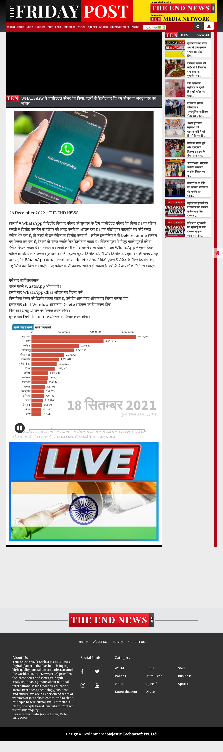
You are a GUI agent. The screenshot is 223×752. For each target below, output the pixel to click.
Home (83, 642)
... (166, 236)
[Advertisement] (84, 62)
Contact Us (136, 642)
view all (203, 35)
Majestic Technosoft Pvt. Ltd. (132, 734)
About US (100, 642)
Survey (117, 642)
